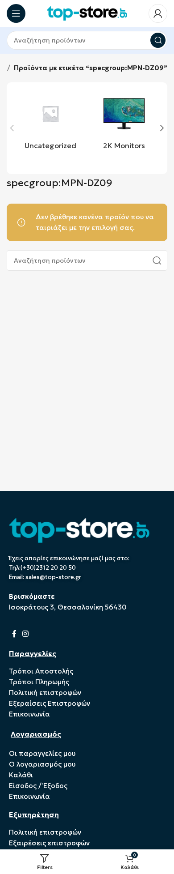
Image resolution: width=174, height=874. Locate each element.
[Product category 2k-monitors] (123, 123)
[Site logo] (87, 13)
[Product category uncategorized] (50, 123)
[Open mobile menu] (16, 13)
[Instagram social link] (25, 634)
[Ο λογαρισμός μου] (158, 13)
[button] (12, 128)
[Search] (158, 40)
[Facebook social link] (14, 634)
